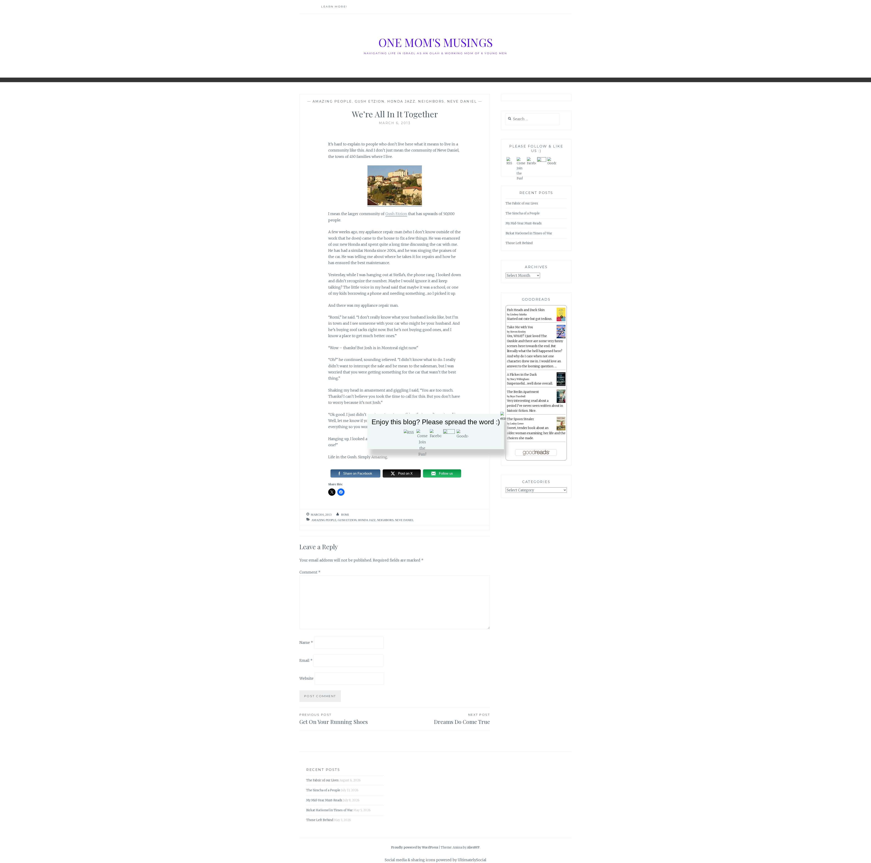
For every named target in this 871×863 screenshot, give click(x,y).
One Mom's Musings (435, 42)
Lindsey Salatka (518, 314)
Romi (345, 514)
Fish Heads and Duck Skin (526, 310)
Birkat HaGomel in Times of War (529, 233)
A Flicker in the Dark (522, 375)
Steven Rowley (518, 331)
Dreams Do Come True (462, 719)
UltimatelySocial (472, 860)
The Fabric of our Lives (522, 203)
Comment (310, 572)
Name (306, 642)
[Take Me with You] (561, 337)
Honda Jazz (401, 101)
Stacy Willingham (519, 379)
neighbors (431, 101)
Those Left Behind (519, 243)
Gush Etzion (370, 101)
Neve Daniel (462, 101)
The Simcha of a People (523, 213)
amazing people (332, 101)
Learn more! (334, 6)
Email (306, 660)
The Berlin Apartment (523, 392)
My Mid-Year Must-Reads (524, 223)
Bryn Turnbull (517, 396)
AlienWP (473, 847)
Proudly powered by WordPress (414, 847)
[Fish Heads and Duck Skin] (561, 320)
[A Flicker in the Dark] (561, 385)
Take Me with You (520, 327)
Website (306, 678)
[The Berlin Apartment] (561, 402)
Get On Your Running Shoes (333, 719)
